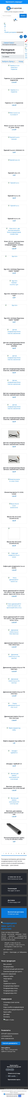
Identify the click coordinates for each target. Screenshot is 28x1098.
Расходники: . (13, 946)
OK (19, 1095)
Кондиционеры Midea (10, 988)
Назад (20, 61)
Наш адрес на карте (14, 890)
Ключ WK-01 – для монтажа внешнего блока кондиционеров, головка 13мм (14, 244)
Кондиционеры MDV (10, 993)
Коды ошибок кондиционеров (13, 1007)
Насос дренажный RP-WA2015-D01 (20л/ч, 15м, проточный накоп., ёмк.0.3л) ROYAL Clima (14, 592)
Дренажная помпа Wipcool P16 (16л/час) (14, 693)
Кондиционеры (8, 966)
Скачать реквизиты (10, 1043)
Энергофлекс (7, 978)
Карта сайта (7, 1012)
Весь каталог (7, 964)
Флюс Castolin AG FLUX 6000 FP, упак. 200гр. (14, 126)
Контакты (6, 1017)
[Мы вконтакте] (2, 1055)
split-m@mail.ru (8, 949)
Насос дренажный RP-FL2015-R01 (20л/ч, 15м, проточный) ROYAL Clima (14, 618)
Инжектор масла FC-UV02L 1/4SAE (14, 493)
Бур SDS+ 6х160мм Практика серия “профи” (14, 270)
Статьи (5, 1005)
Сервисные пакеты (9, 983)
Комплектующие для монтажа (13, 969)
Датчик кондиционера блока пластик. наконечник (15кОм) (14, 369)
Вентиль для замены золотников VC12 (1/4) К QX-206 (14, 812)
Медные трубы (8, 976)
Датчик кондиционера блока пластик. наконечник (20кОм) (14, 344)
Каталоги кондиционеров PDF (13, 1009)
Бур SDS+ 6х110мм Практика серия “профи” (14, 319)
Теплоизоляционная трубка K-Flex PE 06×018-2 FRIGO (14, 838)
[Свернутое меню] (21, 36)
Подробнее (14, 78)
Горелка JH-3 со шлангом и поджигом (14, 79)
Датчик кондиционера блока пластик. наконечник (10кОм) (14, 394)
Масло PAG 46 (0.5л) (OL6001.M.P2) (14, 517)
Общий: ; (12, 943)
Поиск (23, 15)
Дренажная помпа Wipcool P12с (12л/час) (14, 717)
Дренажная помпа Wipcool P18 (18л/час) (14, 668)
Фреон (5, 981)
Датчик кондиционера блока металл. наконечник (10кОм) (14, 443)
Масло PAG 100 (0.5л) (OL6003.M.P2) (14, 542)
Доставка (6, 1014)
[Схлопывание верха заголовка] (25, 36)
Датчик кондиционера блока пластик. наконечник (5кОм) (14, 418)
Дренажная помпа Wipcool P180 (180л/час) (14, 644)
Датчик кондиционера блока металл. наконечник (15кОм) (14, 468)
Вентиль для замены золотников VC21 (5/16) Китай (14, 787)
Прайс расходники (14, 32)
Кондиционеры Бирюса (11, 986)
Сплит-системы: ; (14, 944)
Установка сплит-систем (11, 1002)
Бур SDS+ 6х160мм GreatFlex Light (14, 294)
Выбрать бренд (8, 61)
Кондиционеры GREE (10, 991)
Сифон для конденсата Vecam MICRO (14, 567)
